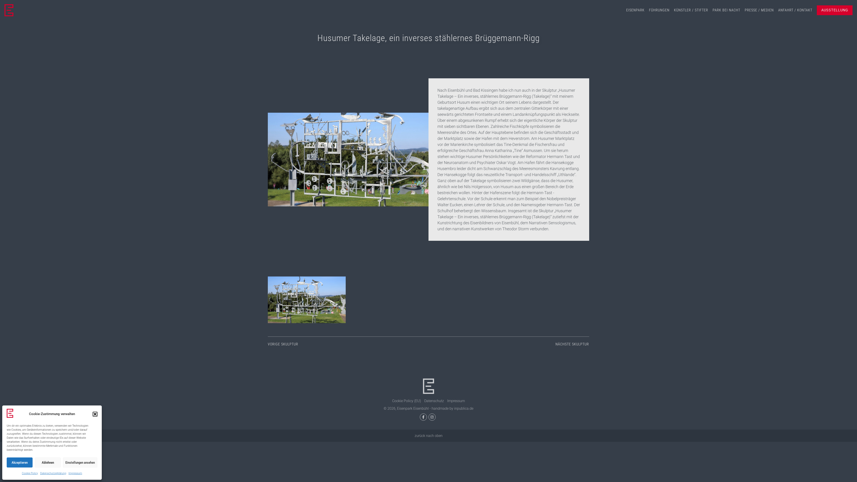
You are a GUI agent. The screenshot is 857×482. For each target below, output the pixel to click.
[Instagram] (432, 417)
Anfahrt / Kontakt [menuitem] (795, 10)
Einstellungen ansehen (80, 463)
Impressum (75, 473)
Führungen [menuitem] (659, 10)
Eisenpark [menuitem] (635, 10)
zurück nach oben (429, 436)
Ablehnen (48, 463)
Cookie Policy (30, 473)
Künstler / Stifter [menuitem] (691, 10)
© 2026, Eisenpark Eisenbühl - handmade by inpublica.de (428, 408)
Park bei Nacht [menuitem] (726, 10)
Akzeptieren (20, 463)
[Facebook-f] (423, 417)
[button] (95, 414)
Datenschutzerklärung (53, 473)
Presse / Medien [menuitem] (759, 10)
